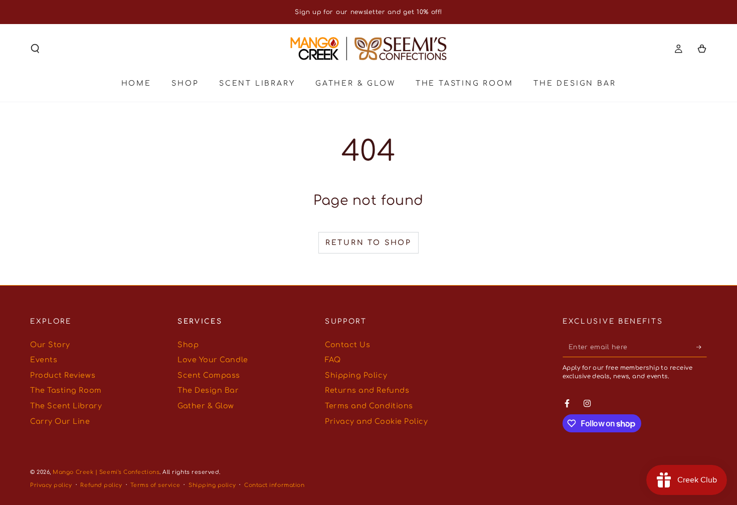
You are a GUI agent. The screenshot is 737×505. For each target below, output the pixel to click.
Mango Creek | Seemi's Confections (106, 472)
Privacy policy (51, 485)
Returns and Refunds (367, 390)
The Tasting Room (66, 390)
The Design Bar (208, 390)
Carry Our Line (60, 421)
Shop (188, 345)
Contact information (274, 485)
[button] (35, 49)
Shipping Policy (356, 375)
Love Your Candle (212, 360)
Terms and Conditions (369, 406)
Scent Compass (208, 375)
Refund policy (101, 485)
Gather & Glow (205, 406)
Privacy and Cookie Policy (376, 421)
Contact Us (347, 345)
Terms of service (155, 485)
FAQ (333, 360)
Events (43, 360)
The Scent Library (66, 406)
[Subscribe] (701, 347)
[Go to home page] (368, 48)
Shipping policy (212, 485)
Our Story (50, 345)
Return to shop (368, 242)
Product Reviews (62, 375)
